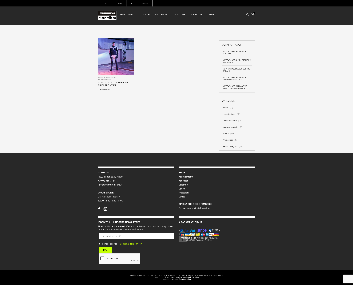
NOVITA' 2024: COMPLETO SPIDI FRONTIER (113, 84)
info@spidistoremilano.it (110, 184)
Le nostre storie (230, 120)
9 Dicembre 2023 (110, 78)
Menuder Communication (181, 279)
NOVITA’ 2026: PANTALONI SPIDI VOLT (234, 52)
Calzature (183, 184)
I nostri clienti (229, 114)
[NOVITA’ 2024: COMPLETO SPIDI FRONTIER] (116, 56)
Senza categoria (230, 146)
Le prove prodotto (231, 127)
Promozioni (228, 140)
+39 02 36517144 (106, 180)
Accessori (183, 180)
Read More (105, 89)
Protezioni (184, 192)
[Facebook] (99, 210)
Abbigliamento (186, 176)
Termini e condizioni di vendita (194, 208)
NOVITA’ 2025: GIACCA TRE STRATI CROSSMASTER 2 (235, 87)
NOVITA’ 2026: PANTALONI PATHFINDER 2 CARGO (234, 78)
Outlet (182, 196)
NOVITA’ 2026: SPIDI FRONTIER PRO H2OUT (237, 61)
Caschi (182, 188)
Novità (100, 78)
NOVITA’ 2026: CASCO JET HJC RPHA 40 (236, 70)
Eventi (225, 108)
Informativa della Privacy (130, 244)
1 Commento (105, 80)
